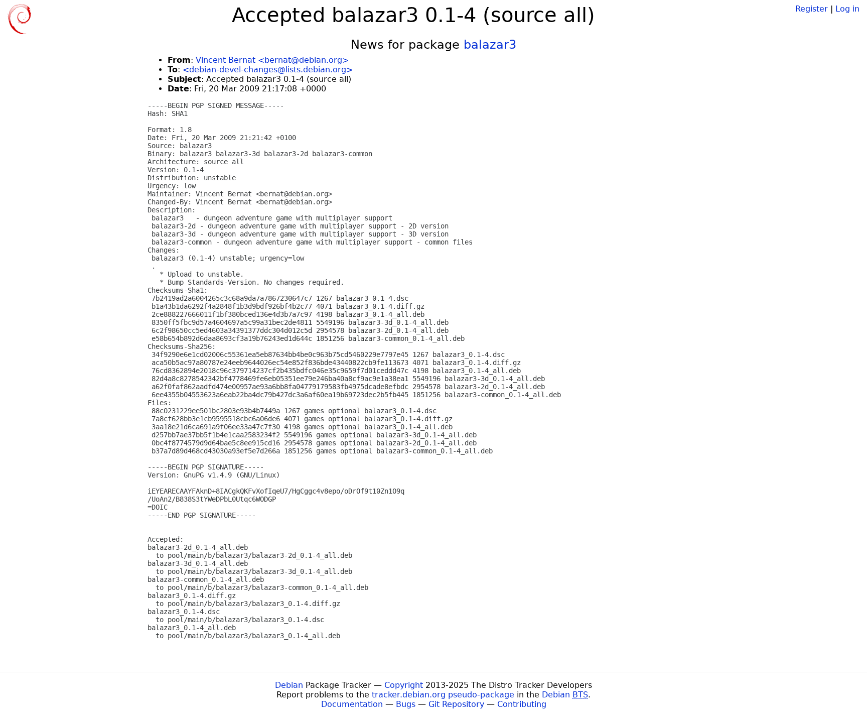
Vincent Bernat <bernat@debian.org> (272, 60)
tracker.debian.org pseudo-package (443, 694)
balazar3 (490, 45)
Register (811, 9)
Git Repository (456, 704)
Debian (289, 685)
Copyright (403, 685)
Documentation (352, 704)
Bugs (405, 704)
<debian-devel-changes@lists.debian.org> (268, 69)
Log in (847, 9)
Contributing (521, 704)
